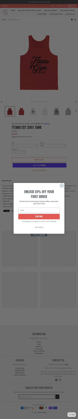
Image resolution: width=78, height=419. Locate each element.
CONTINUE (39, 216)
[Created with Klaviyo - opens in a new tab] (39, 235)
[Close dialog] (62, 185)
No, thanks (39, 227)
